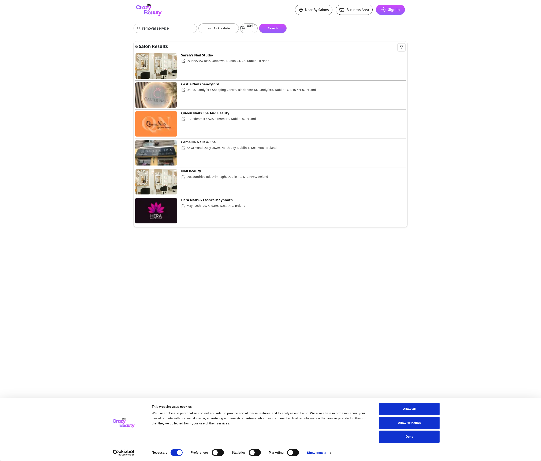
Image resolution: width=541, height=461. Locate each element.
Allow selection (409, 423)
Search (273, 28)
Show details (316, 452)
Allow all (409, 409)
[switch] (218, 452)
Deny (409, 436)
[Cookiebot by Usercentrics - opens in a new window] (123, 453)
